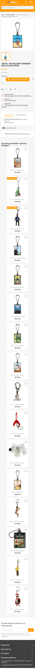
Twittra (10, 89)
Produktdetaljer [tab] (20, 115)
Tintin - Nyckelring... (17, 492)
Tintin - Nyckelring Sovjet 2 (17, 316)
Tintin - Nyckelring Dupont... (17, 521)
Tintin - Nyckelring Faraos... (17, 170)
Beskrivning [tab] (9, 115)
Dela (6, 89)
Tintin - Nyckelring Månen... (17, 551)
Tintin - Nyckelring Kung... (17, 287)
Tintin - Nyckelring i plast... (17, 199)
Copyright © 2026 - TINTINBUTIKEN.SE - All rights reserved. (16, 661)
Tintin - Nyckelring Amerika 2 (17, 258)
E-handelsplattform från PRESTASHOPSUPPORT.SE (16, 665)
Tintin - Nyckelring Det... (17, 346)
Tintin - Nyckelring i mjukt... (17, 463)
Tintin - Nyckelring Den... (17, 375)
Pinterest (15, 89)
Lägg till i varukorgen (18, 79)
